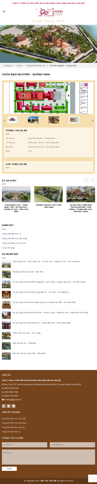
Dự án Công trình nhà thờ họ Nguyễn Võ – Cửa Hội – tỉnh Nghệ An (41, 292)
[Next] (92, 180)
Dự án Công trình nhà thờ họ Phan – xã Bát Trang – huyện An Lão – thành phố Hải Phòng (50, 312)
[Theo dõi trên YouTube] (13, 406)
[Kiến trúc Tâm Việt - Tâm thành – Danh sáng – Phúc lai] (48, 12)
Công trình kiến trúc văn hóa (14, 243)
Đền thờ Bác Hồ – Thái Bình (24, 343)
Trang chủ (8, 65)
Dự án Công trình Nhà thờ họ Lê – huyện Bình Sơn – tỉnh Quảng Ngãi (42, 323)
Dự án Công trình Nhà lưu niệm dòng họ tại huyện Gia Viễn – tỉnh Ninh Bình (44, 302)
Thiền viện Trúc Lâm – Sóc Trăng (27, 333)
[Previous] (86, 180)
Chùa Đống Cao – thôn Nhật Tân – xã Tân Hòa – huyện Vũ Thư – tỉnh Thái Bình (46, 261)
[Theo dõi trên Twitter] (8, 406)
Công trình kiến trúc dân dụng (14, 238)
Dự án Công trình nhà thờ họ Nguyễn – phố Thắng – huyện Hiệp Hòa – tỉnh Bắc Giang (49, 282)
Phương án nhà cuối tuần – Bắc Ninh (28, 272)
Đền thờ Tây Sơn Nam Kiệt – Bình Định (29, 353)
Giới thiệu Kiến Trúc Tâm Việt (14, 418)
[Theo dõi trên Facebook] (4, 406)
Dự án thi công (8, 247)
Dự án (19, 65)
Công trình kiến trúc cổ (36, 65)
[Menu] (4, 11)
